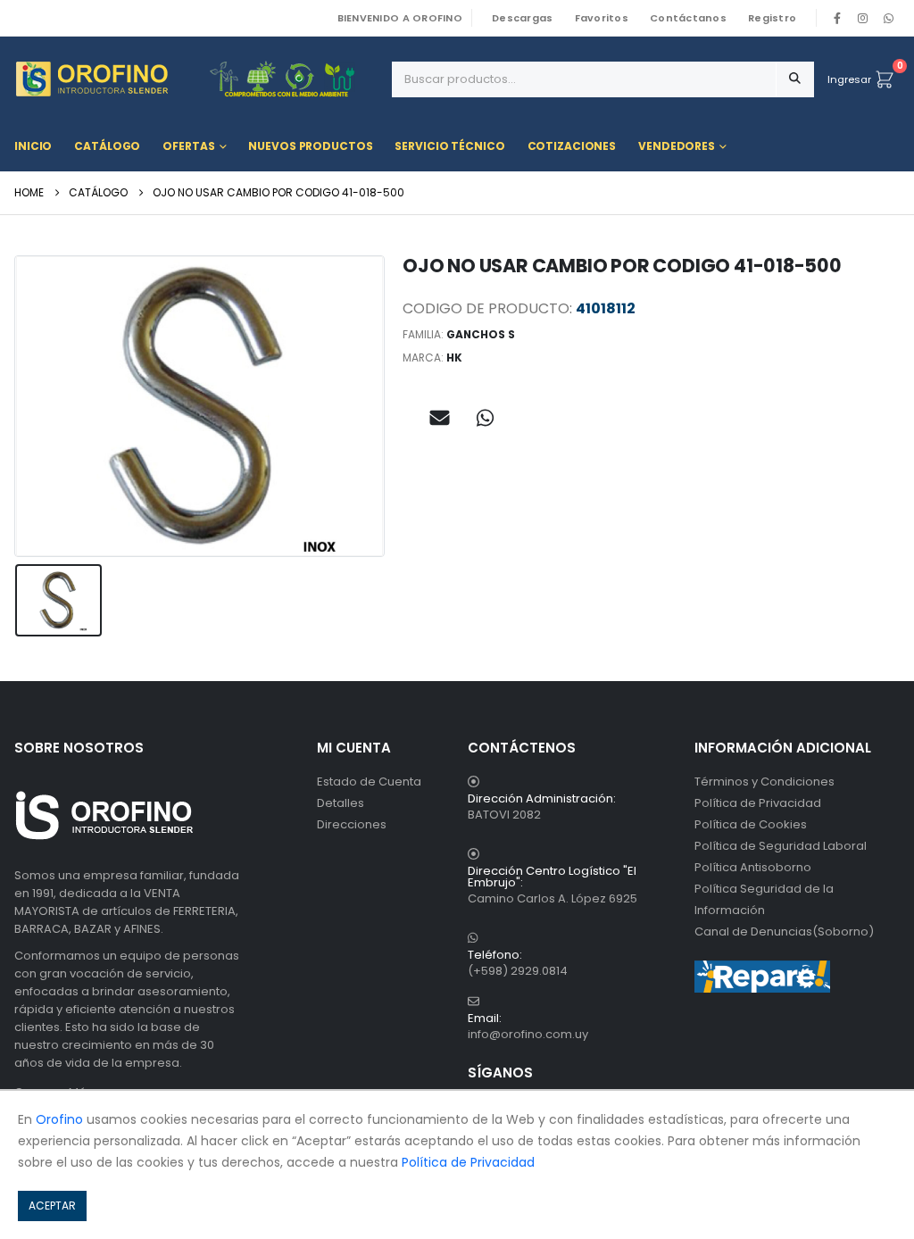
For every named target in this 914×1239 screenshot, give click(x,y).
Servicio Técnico (449, 146)
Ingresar (849, 79)
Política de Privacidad (757, 802)
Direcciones (351, 824)
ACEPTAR (52, 1205)
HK (454, 357)
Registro (772, 18)
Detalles (340, 802)
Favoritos (601, 18)
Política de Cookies (750, 824)
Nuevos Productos (310, 146)
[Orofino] (196, 79)
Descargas (522, 18)
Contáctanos (688, 18)
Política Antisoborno (752, 867)
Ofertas (188, 146)
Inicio (33, 146)
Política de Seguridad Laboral (780, 845)
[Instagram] (863, 17)
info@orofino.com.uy (528, 1034)
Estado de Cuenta (369, 781)
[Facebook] (837, 17)
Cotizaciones (572, 146)
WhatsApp (888, 17)
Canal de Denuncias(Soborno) (784, 931)
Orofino (59, 1119)
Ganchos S (480, 334)
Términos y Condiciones (764, 781)
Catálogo (107, 146)
